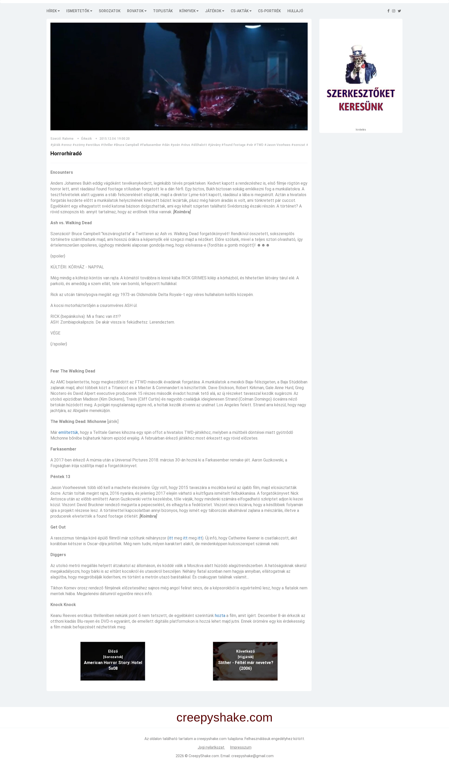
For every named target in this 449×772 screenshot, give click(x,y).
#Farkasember (150, 145)
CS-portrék (269, 11)
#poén (175, 145)
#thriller (107, 145)
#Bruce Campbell (126, 145)
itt (171, 538)
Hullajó (295, 11)
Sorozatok (110, 11)
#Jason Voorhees (277, 145)
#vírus (185, 145)
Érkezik (86, 138)
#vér (249, 145)
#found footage (233, 145)
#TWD (258, 145)
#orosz (66, 145)
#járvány (214, 145)
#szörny (78, 145)
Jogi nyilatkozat (211, 747)
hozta (220, 615)
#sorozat (298, 145)
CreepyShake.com (204, 756)
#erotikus (92, 145)
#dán (166, 145)
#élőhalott (199, 145)
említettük (68, 432)
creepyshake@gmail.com (252, 756)
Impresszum (241, 747)
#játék (55, 145)
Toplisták (163, 11)
